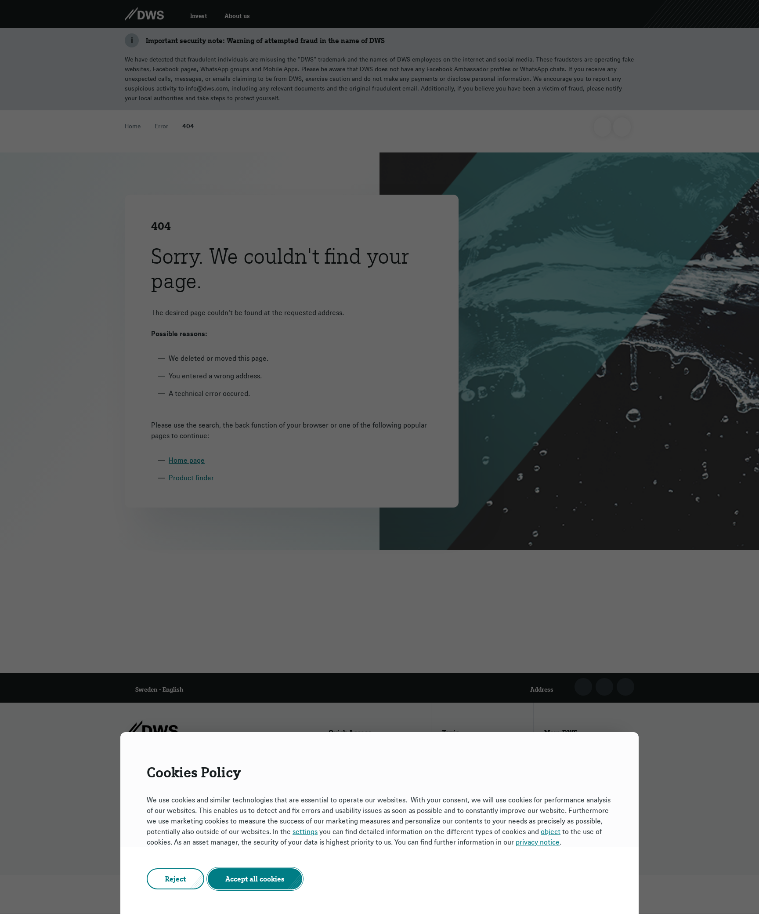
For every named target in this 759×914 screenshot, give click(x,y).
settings (305, 831)
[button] (175, 878)
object (550, 831)
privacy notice (538, 842)
